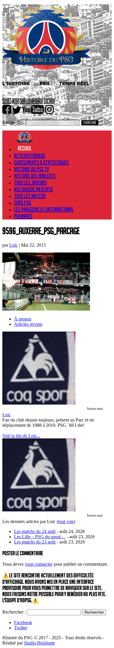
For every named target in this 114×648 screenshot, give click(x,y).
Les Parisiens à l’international (43, 209)
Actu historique (29, 155)
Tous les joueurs (30, 182)
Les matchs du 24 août (35, 531)
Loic (13, 245)
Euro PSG (22, 202)
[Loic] (38, 402)
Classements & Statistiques (41, 162)
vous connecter (39, 564)
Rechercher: (13, 122)
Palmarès (23, 216)
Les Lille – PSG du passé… (39, 536)
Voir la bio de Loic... (21, 435)
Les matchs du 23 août (35, 541)
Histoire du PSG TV (31, 169)
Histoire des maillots (35, 176)
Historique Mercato (33, 189)
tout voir (66, 521)
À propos (22, 318)
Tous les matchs (30, 196)
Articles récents (28, 324)
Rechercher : (14, 611)
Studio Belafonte (39, 642)
